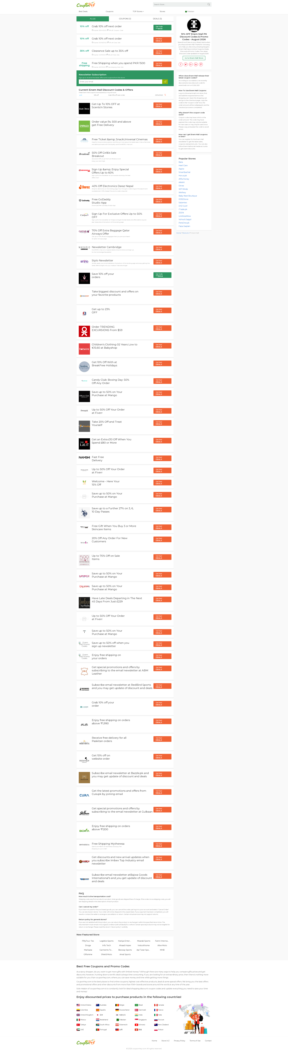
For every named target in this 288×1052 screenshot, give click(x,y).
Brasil (140, 1005)
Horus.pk (183, 176)
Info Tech (106, 945)
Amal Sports (125, 954)
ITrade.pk (183, 209)
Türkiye (83, 1025)
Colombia (84, 1010)
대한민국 (122, 1015)
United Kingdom (86, 1015)
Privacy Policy (179, 1041)
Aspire (181, 169)
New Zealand (163, 1025)
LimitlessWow (185, 216)
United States (85, 1005)
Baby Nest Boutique (188, 196)
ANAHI (182, 182)
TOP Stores (138, 11)
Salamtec (183, 203)
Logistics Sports (106, 941)
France (160, 1010)
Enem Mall (195, 233)
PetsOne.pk (184, 223)
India (140, 1015)
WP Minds (183, 189)
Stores (162, 11)
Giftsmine (88, 954)
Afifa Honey (184, 179)
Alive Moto (162, 945)
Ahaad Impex (125, 945)
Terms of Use (195, 1041)
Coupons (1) (125, 19)
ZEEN (181, 213)
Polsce (160, 1030)
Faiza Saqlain (184, 226)
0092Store (183, 199)
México (83, 1020)
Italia (160, 1015)
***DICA (159, 275)
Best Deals (83, 11)
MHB (162, 950)
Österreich (123, 1025)
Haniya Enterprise (125, 941)
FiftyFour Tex (88, 941)
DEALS (159, 40)
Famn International (162, 941)
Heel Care (183, 165)
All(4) (93, 19)
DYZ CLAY (183, 206)
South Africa (104, 1025)
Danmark (142, 1010)
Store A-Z (186, 233)
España (102, 1010)
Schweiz (141, 1025)
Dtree (181, 186)
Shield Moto (106, 954)
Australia (102, 1005)
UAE (82, 1030)
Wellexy (182, 192)
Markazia (88, 950)
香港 (140, 1030)
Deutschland (124, 1010)
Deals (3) (157, 19)
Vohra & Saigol (185, 219)
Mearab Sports (143, 941)
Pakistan (122, 1020)
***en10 (159, 28)
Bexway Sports (125, 950)
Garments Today (107, 950)
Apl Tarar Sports (144, 950)
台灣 (120, 1030)
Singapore (142, 1020)
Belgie (121, 1005)
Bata (181, 162)
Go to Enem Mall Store (194, 58)
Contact (208, 1041)
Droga (88, 945)
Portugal (103, 1030)
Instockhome (144, 945)
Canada (161, 1005)
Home (178, 233)
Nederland (103, 1020)
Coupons (109, 11)
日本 (101, 1015)
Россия (161, 1020)
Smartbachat (184, 172)
